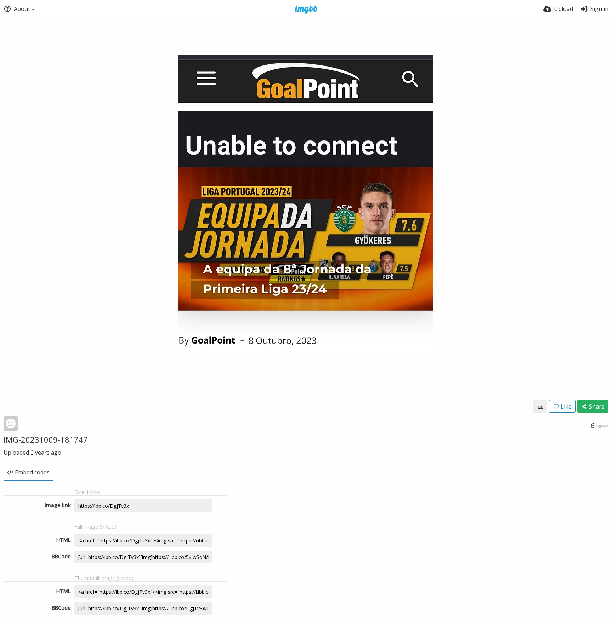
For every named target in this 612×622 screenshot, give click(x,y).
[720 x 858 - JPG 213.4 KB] (540, 406)
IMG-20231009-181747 (46, 439)
